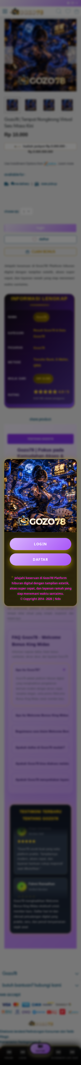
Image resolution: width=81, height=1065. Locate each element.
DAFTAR (40, 559)
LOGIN (40, 544)
